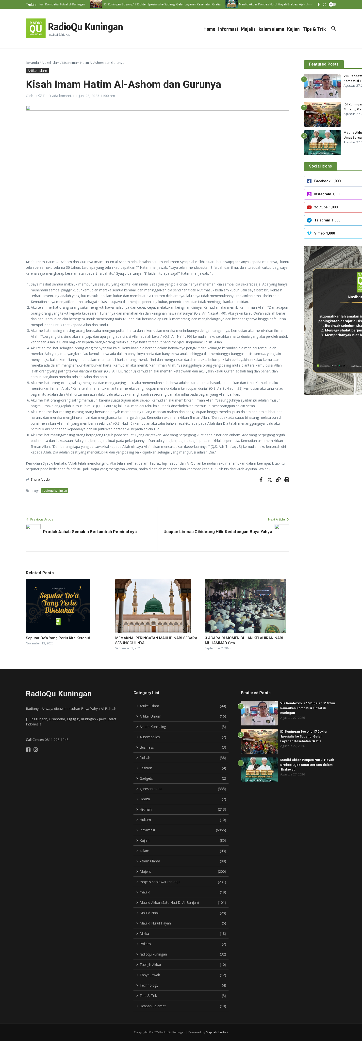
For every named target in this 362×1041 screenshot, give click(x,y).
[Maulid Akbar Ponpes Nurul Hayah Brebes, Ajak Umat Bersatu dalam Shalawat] (222, 4)
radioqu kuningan (54, 490)
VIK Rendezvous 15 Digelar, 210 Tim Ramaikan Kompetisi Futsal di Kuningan (307, 708)
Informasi (228, 29)
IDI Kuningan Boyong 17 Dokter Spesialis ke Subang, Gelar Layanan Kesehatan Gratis (304, 736)
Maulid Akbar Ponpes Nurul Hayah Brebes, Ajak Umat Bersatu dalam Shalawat (307, 764)
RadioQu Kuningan (85, 26)
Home (209, 29)
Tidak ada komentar (59, 95)
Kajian (293, 29)
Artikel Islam (51, 62)
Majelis (248, 29)
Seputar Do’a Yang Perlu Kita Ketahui (58, 638)
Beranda (32, 62)
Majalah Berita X (217, 1032)
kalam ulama (271, 29)
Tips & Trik (314, 29)
